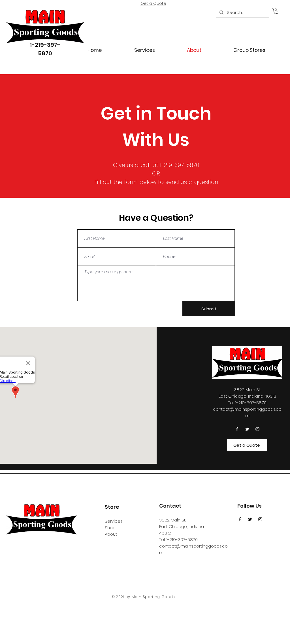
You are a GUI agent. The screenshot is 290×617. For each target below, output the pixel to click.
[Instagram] (257, 429)
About (111, 534)
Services (114, 521)
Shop (110, 528)
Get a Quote (153, 3)
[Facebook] (237, 429)
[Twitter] (247, 429)
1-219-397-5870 (182, 539)
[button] (275, 11)
